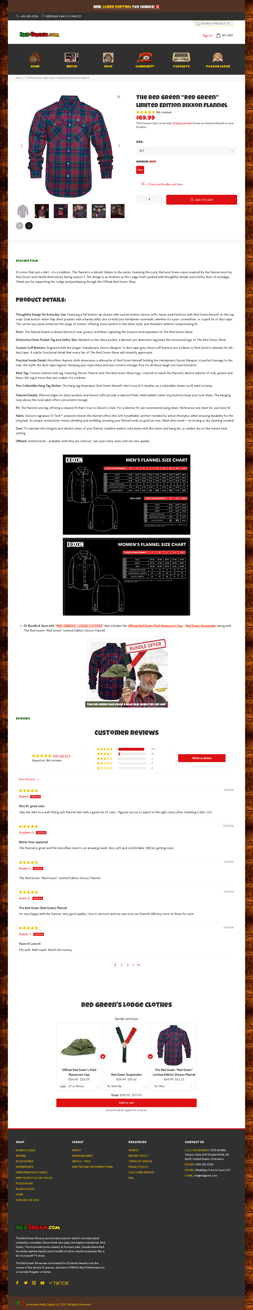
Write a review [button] (202, 758)
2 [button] (121, 965)
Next (119, 145)
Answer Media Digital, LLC (44, 1304)
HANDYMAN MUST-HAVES (31, 1172)
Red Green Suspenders (201, 626)
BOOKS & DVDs (25, 1189)
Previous (21, 145)
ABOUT (76, 1150)
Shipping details (182, 123)
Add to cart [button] (126, 1103)
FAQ (130, 1178)
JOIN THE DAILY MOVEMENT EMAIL (92, 1167)
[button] (146, 112)
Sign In (207, 35)
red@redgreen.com (205, 1175)
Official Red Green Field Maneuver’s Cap (155, 626)
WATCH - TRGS (81, 1161)
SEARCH (133, 1150)
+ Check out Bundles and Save (164, 184)
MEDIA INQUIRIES (82, 1156)
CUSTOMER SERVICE (141, 1172)
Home (19, 77)
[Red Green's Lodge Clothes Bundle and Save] (126, 671)
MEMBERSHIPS (25, 1167)
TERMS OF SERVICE (140, 1161)
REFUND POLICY (138, 1156)
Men (140, 170)
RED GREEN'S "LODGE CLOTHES (79, 626)
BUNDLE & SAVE (25, 1150)
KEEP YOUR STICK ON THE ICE (34, 1178)
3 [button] (127, 965)
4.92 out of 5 (61, 756)
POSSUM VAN (24, 1183)
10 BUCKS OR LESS (27, 1200)
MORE (19, 1194)
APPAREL (21, 1156)
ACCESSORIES (24, 1161)
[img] (28, 791)
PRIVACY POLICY (138, 1167)
